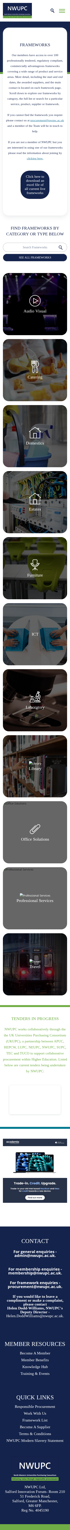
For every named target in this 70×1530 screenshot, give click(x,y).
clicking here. (35, 158)
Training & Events (35, 1373)
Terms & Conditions (35, 1434)
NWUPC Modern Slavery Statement (35, 1440)
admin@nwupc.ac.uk (34, 1255)
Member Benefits (35, 1360)
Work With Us (35, 1413)
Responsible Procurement (35, 1406)
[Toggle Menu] (62, 11)
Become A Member (35, 1353)
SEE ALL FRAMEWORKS (35, 257)
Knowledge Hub (35, 1367)
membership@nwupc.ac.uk (34, 1273)
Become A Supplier (35, 1427)
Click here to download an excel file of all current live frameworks (35, 185)
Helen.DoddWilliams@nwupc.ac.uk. (35, 1316)
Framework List (35, 1420)
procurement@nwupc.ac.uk (47, 120)
